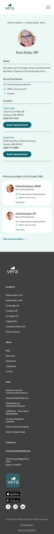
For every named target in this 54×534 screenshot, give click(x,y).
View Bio (20, 202)
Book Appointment (17, 125)
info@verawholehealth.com (18, 450)
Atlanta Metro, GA (14, 295)
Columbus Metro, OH (15, 326)
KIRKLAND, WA (35, 22)
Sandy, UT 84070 (13, 464)
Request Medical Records (17, 398)
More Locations (13, 331)
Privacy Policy (26, 525)
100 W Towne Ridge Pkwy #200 (17, 460)
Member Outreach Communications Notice (17, 391)
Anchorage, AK (12, 305)
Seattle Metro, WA (14, 300)
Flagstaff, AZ (11, 321)
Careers (9, 371)
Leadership (11, 366)
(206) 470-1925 (11, 118)
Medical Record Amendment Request (15, 404)
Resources (10, 355)
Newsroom (11, 361)
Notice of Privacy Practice (17, 426)
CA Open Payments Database (15, 420)
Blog (8, 350)
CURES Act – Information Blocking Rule (17, 412)
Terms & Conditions (27, 530)
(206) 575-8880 (11, 147)
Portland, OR (12, 310)
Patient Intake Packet (15, 432)
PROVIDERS (15, 22)
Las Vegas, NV (12, 316)
